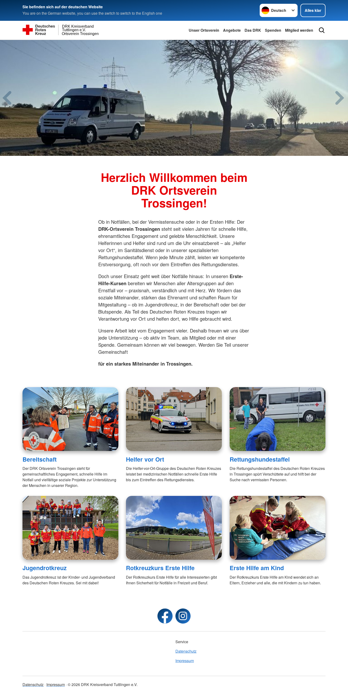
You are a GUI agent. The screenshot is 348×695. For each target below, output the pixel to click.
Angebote (232, 30)
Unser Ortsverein (204, 30)
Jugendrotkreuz (44, 568)
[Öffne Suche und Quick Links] (322, 30)
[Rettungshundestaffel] (278, 419)
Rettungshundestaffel (260, 459)
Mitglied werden (299, 30)
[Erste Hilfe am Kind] (278, 528)
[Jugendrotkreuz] (70, 528)
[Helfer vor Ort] (174, 419)
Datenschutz (185, 651)
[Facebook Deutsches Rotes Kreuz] (165, 616)
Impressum (184, 660)
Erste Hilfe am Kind (257, 568)
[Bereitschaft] (70, 419)
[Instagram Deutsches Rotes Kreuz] (183, 616)
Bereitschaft (39, 459)
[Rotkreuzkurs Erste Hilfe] (174, 528)
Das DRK (253, 30)
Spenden (273, 30)
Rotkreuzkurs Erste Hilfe (160, 568)
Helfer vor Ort (145, 459)
